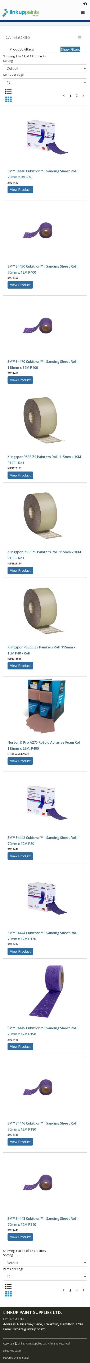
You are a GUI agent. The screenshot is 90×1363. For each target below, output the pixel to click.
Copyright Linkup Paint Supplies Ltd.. (25, 1343)
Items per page (13, 75)
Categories (18, 37)
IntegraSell (23, 1357)
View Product (20, 189)
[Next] (83, 95)
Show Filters (70, 49)
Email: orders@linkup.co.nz (24, 1329)
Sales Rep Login (12, 1350)
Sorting (8, 61)
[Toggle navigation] (83, 13)
